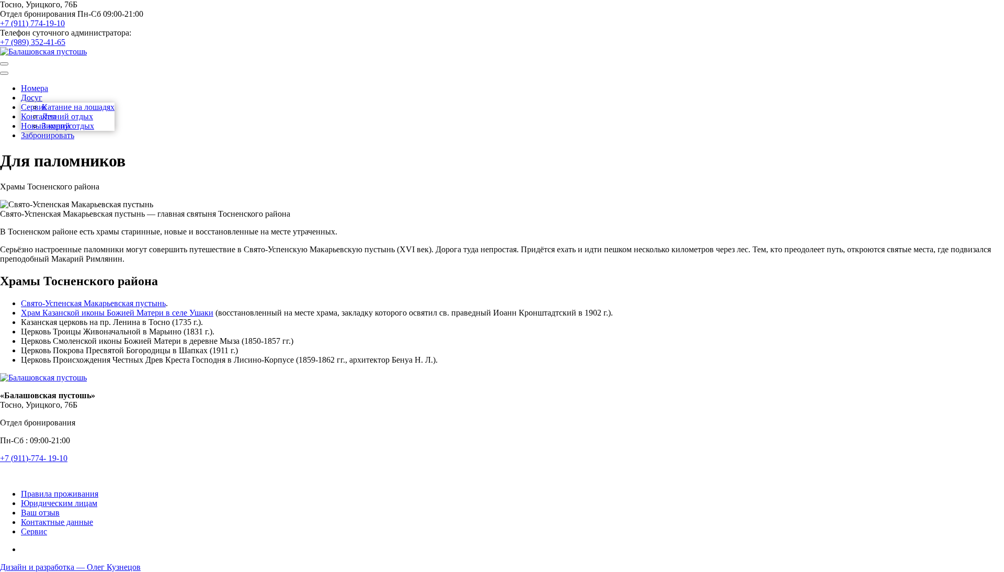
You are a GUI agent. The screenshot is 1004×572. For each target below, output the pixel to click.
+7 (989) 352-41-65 (32, 42)
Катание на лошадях (78, 107)
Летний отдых (67, 116)
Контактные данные (57, 522)
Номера (34, 88)
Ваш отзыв (40, 512)
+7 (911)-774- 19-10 (33, 458)
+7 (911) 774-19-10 (32, 23)
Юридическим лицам (59, 503)
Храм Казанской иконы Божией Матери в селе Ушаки (117, 312)
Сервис (34, 531)
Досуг (31, 97)
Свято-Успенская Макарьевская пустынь (93, 303)
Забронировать (47, 135)
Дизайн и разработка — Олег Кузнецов (70, 567)
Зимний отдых (68, 125)
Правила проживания (59, 493)
